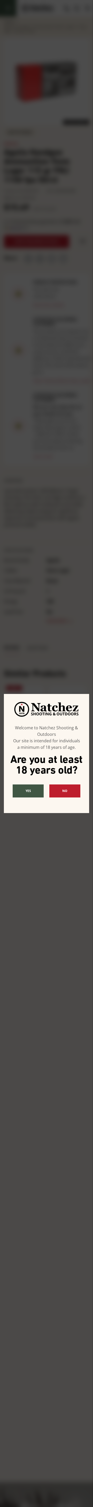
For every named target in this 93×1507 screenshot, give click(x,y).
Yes (28, 791)
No (64, 791)
